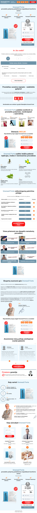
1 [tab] (15, 363)
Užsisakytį (28, 39)
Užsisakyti (33, 2)
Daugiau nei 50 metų (21, 68)
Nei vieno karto (6, 75)
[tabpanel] (9, 353)
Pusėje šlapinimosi (23, 75)
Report (21, 511)
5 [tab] (21, 363)
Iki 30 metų (6, 68)
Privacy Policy (17, 511)
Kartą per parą (14, 75)
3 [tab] (18, 363)
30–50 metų (13, 68)
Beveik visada (31, 75)
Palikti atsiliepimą (18, 366)
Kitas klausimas (18, 80)
